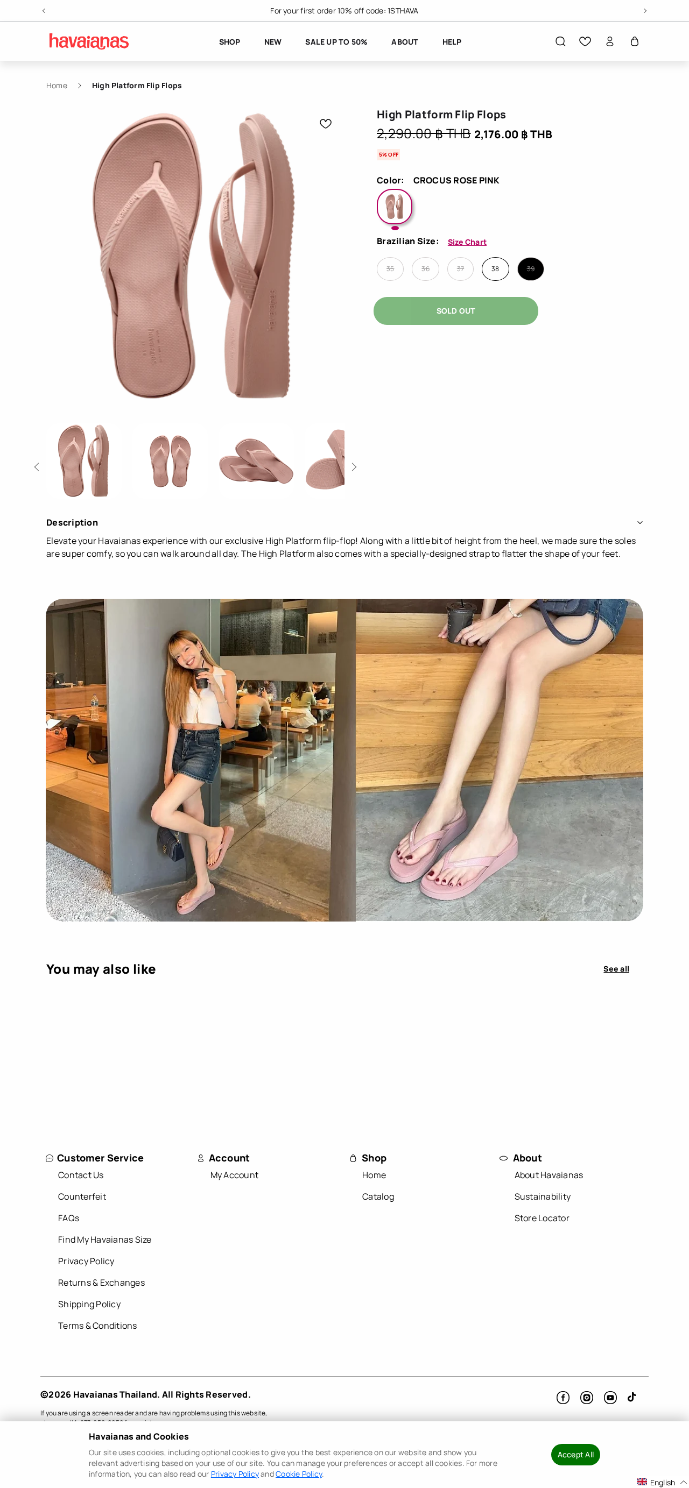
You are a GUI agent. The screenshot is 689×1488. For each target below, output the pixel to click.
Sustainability (543, 1196)
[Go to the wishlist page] (585, 41)
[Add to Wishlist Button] (326, 124)
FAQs (68, 1218)
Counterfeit (82, 1196)
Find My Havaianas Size (105, 1239)
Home (56, 85)
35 (390, 269)
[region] (344, 11)
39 (531, 269)
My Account (234, 1175)
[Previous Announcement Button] (44, 9)
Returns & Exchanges (101, 1282)
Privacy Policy (86, 1261)
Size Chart (467, 242)
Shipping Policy (89, 1304)
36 (425, 269)
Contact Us (81, 1175)
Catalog (378, 1196)
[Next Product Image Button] (352, 464)
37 (460, 269)
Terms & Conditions (97, 1325)
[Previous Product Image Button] (38, 464)
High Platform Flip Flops (137, 85)
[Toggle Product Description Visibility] (640, 522)
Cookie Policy (299, 1474)
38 (495, 269)
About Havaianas (549, 1175)
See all (616, 968)
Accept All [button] (576, 1454)
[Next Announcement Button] (644, 9)
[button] (560, 41)
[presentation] (84, 461)
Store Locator (542, 1218)
